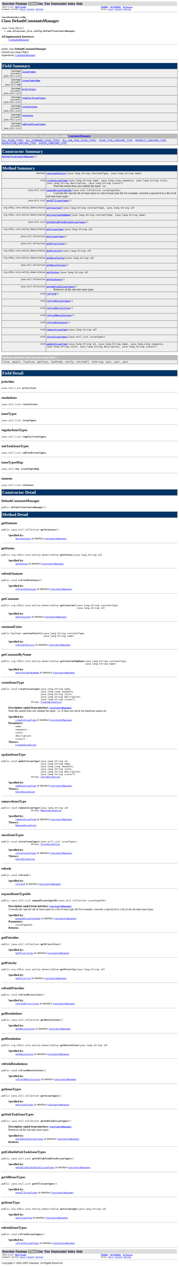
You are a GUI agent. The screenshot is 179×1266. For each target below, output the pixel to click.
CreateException (51, 702)
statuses (27, 115)
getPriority (54, 250)
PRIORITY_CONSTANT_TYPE (150, 140)
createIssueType (56, 180)
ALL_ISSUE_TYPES (12, 140)
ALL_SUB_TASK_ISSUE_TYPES (79, 140)
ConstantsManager (18, 39)
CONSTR (30, 9)
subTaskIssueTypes (34, 124)
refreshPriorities (58, 308)
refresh (51, 294)
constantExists (56, 173)
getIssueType (54, 229)
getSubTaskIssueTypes (60, 286)
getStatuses (54, 279)
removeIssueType (56, 329)
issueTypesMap (31, 80)
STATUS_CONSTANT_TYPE (53, 143)
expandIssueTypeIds (59, 190)
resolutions (29, 106)
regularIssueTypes (34, 98)
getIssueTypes (55, 236)
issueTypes (29, 71)
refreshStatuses (56, 322)
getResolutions (56, 265)
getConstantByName (58, 215)
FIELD (22, 9)
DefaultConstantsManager (18, 156)
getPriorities (55, 243)
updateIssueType (56, 344)
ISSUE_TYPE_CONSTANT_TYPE (115, 140)
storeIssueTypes (56, 337)
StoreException (50, 777)
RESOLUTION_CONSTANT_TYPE (19, 143)
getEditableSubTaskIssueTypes (66, 222)
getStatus (52, 272)
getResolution (55, 258)
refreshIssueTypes (58, 301)
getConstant (54, 207)
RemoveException (51, 810)
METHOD (39, 9)
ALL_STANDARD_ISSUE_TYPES (43, 140)
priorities (29, 89)
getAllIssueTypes (57, 200)
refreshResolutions (59, 315)
